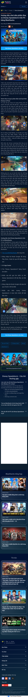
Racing (23, 343)
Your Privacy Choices (15, 696)
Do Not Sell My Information (14, 692)
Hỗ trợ (3, 669)
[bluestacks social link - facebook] (9, 678)
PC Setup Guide (15, 343)
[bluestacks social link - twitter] (13, 678)
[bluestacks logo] (6, 2)
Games (10, 10)
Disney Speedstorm (19, 10)
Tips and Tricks (5, 343)
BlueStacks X (5, 346)
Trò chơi (4, 651)
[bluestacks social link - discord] (3, 678)
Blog (6, 10)
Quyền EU (7, 692)
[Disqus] (14, 443)
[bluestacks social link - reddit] (6, 678)
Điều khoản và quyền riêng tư (8, 691)
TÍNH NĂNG (5, 656)
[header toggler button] (26, 2)
